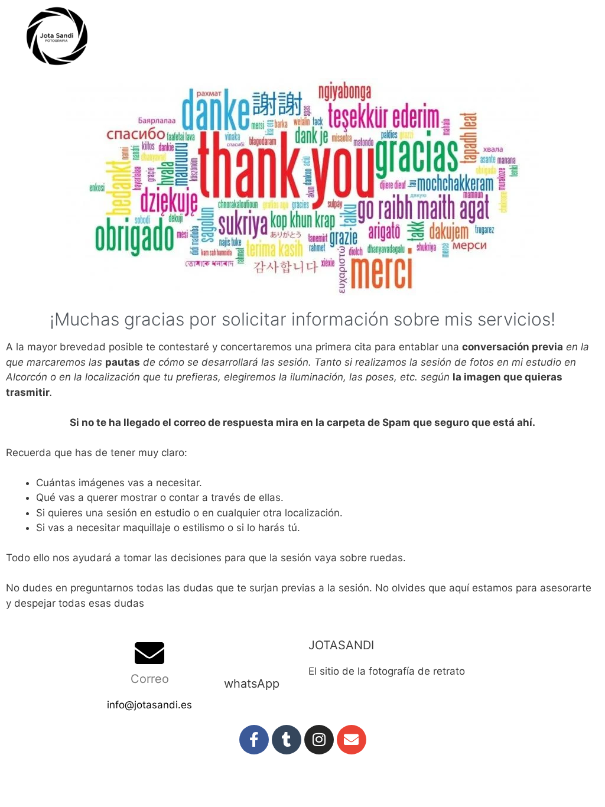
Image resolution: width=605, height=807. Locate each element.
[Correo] (149, 653)
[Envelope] (351, 739)
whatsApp (251, 683)
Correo (150, 679)
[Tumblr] (286, 739)
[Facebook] (254, 739)
